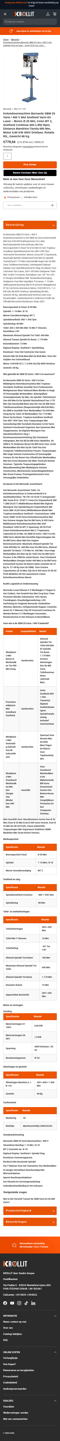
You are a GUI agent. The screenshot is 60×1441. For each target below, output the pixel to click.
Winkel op (8, 31)
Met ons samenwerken (15, 1419)
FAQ (5, 1340)
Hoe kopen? (9, 1364)
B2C (30, 104)
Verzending (28, 146)
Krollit (11, 1433)
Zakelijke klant (30, 197)
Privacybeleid (10, 1376)
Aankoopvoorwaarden (14, 1388)
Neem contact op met (16, 94)
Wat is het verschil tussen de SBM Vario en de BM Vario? (29, 1200)
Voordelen (8, 1406)
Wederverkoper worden (15, 1412)
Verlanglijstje (10, 1358)
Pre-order (30, 165)
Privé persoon (13, 197)
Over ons (8, 67)
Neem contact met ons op (30, 173)
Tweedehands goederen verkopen (23, 85)
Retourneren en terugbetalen (18, 1370)
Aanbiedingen (11, 39)
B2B (13, 104)
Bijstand (7, 76)
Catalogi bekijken (12, 1334)
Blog (5, 58)
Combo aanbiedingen (16, 49)
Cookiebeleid (10, 1382)
